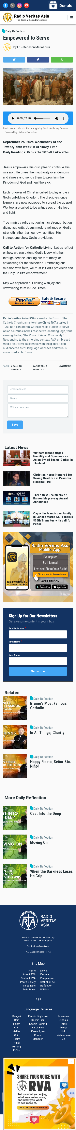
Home (32, 970)
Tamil (64, 1023)
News (43, 970)
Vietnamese (64, 1035)
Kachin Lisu (38, 1020)
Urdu (63, 1031)
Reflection (46, 985)
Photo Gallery (28, 981)
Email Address (16, 628)
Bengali (16, 1016)
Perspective (47, 978)
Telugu (63, 1027)
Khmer (38, 1035)
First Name (14, 641)
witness (66, 366)
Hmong (16, 1046)
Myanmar (63, 1016)
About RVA (29, 974)
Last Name (14, 655)
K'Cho (16, 1050)
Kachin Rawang (38, 1023)
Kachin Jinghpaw (38, 1016)
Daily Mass (29, 989)
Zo (63, 1038)
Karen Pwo (38, 1027)
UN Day (44, 989)
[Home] (26, 17)
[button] (14, 59)
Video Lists (29, 985)
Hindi (17, 1042)
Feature (44, 974)
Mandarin (38, 1038)
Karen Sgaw (38, 1031)
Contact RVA (28, 978)
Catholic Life (47, 981)
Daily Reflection (15, 31)
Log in (38, 998)
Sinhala (64, 1020)
